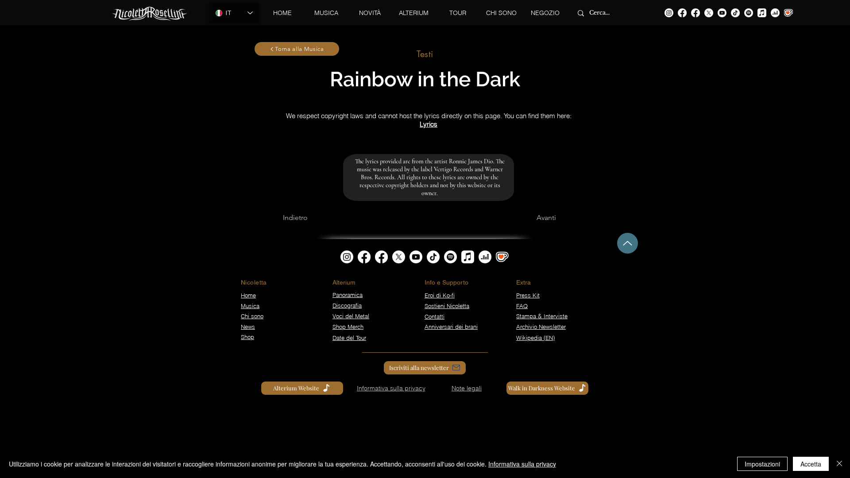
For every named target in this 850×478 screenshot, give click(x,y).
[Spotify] (748, 12)
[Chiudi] (839, 464)
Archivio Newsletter (541, 326)
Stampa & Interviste (542, 316)
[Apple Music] (761, 12)
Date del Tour (349, 337)
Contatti (434, 316)
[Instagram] (669, 12)
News (248, 326)
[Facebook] (682, 12)
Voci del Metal (350, 316)
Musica (250, 305)
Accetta (810, 463)
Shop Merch (347, 326)
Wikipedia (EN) (535, 337)
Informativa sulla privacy (522, 463)
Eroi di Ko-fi (440, 295)
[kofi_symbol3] (502, 257)
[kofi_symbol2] (788, 12)
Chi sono (252, 316)
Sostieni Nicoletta (447, 305)
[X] (708, 12)
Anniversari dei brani (451, 326)
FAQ (522, 305)
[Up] (627, 243)
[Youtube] (722, 12)
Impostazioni (762, 463)
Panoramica (347, 294)
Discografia (347, 305)
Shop (247, 336)
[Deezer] (775, 12)
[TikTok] (735, 12)
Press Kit (528, 295)
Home (248, 295)
